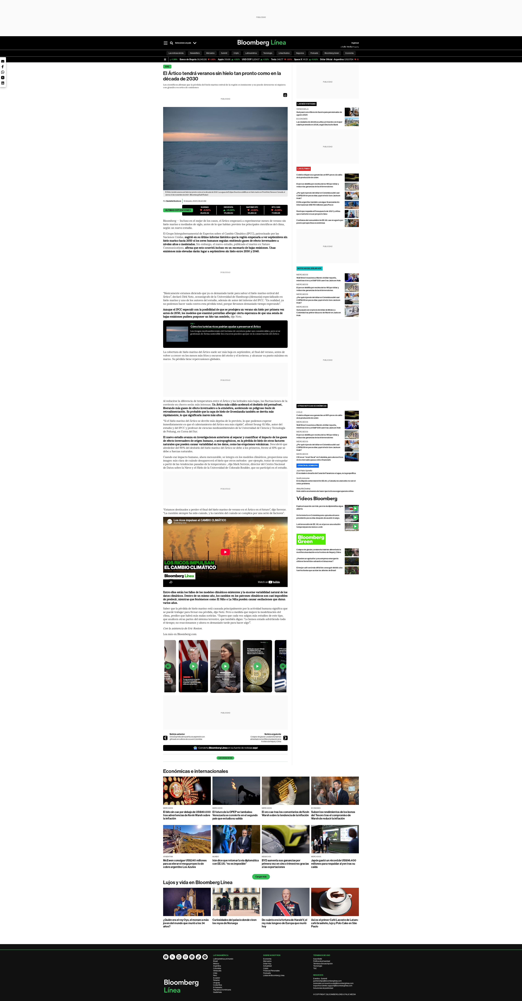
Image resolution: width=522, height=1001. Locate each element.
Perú (215, 975)
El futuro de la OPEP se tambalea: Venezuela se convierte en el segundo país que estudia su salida (235, 815)
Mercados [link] (210, 53)
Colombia (217, 968)
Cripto (265, 968)
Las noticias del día (225, 758)
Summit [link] (224, 53)
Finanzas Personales (271, 971)
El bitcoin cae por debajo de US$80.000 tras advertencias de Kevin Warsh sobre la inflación (187, 815)
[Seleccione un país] (194, 43)
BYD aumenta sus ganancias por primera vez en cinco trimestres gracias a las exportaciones (285, 864)
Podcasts (267, 973)
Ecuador (216, 978)
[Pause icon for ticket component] (165, 59)
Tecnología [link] (267, 53)
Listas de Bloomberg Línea (273, 975)
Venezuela (217, 971)
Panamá (216, 980)
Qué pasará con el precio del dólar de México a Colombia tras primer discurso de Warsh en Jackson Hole (318, 313)
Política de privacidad (321, 961)
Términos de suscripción (323, 963)
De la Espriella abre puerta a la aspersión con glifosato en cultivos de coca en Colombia (187, 738)
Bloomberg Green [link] (332, 53)
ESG (167, 66)
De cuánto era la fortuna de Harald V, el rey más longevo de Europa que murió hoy (284, 923)
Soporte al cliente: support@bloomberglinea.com (332, 986)
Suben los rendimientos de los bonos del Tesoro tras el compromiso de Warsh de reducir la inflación (333, 815)
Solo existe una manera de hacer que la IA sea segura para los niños (325, 491)
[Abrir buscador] (171, 43)
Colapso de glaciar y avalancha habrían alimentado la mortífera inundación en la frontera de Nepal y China (265, 739)
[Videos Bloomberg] (327, 499)
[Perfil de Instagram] (185, 957)
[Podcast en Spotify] (205, 957)
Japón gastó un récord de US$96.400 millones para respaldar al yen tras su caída (333, 864)
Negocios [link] (300, 53)
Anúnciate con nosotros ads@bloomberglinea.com (333, 983)
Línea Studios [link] (284, 53)
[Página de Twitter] (172, 957)
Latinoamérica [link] (251, 53)
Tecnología (317, 966)
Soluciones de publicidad (323, 988)
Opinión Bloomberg (308, 465)
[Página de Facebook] (166, 957)
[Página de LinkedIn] (192, 957)
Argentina (217, 966)
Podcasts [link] (314, 53)
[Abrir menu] (165, 43)
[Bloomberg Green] (327, 539)
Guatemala (217, 992)
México (216, 963)
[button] (285, 95)
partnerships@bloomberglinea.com (327, 981)
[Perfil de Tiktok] (198, 957)
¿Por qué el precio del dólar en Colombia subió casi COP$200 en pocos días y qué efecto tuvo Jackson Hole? (318, 196)
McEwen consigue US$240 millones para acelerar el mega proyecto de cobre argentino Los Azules (185, 864)
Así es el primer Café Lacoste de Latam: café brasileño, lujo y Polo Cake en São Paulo (334, 923)
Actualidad (267, 966)
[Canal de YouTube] (179, 957)
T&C (315, 968)
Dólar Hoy (267, 963)
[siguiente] (285, 738)
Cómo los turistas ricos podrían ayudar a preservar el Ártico (226, 326)
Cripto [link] (236, 53)
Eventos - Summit (320, 978)
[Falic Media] (342, 47)
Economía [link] (349, 53)
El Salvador (217, 987)
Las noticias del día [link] (176, 53)
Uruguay (216, 983)
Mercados (267, 961)
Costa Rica (217, 985)
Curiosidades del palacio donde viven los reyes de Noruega (234, 921)
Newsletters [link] (195, 53)
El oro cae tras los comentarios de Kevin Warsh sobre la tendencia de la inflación (285, 813)
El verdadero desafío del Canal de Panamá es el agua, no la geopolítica (326, 473)
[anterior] (165, 738)
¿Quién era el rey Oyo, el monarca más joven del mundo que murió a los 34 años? (186, 923)
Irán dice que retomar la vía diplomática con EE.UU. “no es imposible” (235, 862)
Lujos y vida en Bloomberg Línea (197, 882)
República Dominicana (222, 990)
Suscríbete (317, 959)
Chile (215, 973)
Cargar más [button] (261, 876)
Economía (267, 959)
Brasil (215, 961)
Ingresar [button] (355, 43)
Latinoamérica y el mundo (223, 959)
